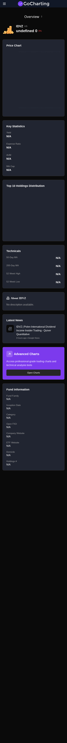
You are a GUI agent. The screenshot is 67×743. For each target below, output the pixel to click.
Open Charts (33, 372)
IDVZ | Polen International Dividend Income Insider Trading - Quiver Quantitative (35, 330)
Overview (31, 16)
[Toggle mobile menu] (4, 4)
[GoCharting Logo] (33, 3)
